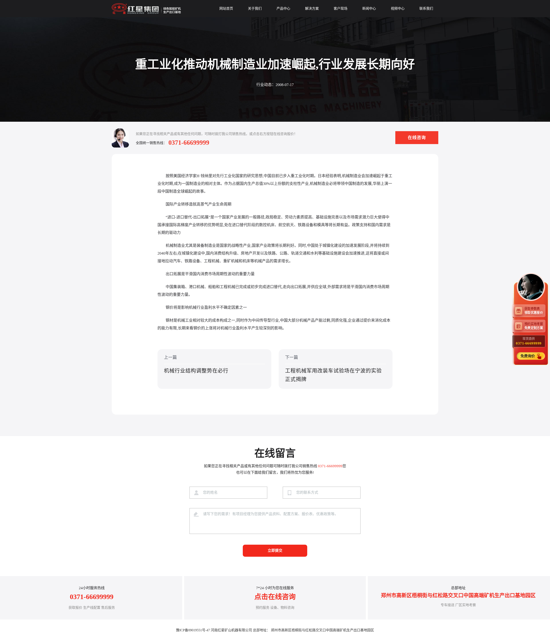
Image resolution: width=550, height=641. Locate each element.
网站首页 (226, 8)
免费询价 (528, 356)
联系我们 (426, 8)
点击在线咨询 (275, 597)
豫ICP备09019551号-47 (193, 630)
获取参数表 (533, 310)
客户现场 (340, 8)
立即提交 (275, 551)
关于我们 (255, 8)
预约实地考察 (533, 326)
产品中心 (283, 8)
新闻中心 (369, 8)
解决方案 (312, 8)
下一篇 (333, 368)
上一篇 (196, 364)
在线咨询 (417, 137)
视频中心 (398, 8)
